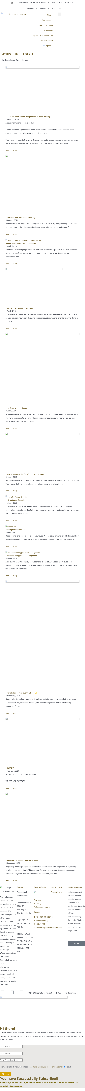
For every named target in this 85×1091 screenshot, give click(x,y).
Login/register (47, 40)
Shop (49, 15)
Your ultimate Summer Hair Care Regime (21, 243)
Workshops (48, 30)
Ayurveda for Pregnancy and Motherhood (22, 860)
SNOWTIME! (10, 768)
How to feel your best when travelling (20, 217)
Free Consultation (46, 25)
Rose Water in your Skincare (16, 408)
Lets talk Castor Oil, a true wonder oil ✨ (21, 693)
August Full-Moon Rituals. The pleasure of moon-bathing (28, 116)
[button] (59, 14)
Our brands (46, 20)
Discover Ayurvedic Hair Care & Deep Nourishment (25, 474)
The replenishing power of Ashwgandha (21, 555)
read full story (11, 150)
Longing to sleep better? (15, 529)
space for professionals (43, 35)
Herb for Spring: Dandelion (16, 500)
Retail (68, 1066)
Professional (42, 1066)
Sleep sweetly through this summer (19, 308)
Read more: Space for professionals (48, 1066)
